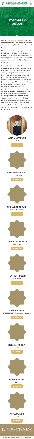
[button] (30, 3)
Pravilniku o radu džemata (15, 40)
